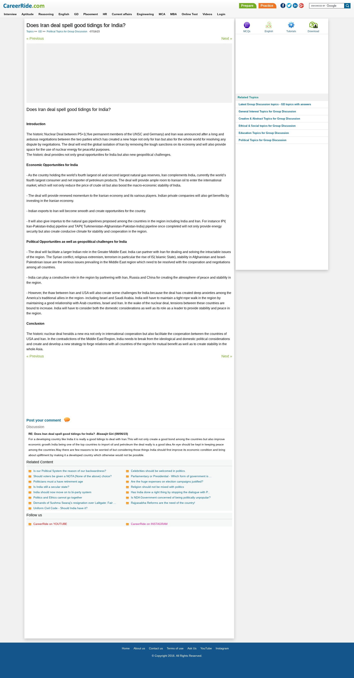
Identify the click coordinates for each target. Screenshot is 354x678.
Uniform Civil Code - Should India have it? (60, 508)
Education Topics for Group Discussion (264, 132)
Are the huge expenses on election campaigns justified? (167, 481)
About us (139, 648)
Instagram (222, 648)
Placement (90, 14)
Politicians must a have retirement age (58, 481)
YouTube (206, 648)
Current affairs (122, 14)
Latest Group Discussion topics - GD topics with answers (275, 104)
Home (126, 648)
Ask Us (191, 648)
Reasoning (46, 14)
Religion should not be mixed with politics (157, 486)
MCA (162, 14)
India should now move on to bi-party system (62, 492)
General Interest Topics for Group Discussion (267, 111)
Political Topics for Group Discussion (67, 31)
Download (313, 31)
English (64, 14)
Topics (30, 31)
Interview (10, 14)
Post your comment (43, 420)
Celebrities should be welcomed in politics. (158, 470)
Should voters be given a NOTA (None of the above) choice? (72, 476)
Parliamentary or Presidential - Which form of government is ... (171, 476)
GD (76, 14)
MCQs (246, 31)
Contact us (156, 648)
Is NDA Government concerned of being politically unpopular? (171, 497)
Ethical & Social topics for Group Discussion (267, 125)
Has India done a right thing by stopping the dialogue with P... (170, 492)
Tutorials (291, 31)
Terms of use (175, 648)
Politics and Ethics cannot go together (57, 497)
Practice (267, 5)
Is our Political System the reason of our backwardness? (69, 470)
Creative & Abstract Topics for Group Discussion (269, 118)
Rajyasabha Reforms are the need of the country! (163, 502)
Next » (226, 38)
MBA (173, 14)
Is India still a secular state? (51, 486)
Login (221, 14)
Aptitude (28, 14)
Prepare (247, 5)
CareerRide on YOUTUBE (50, 523)
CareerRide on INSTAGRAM (149, 523)
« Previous (35, 38)
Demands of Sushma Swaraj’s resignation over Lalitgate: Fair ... (74, 502)
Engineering (145, 14)
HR (105, 14)
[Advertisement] (129, 73)
